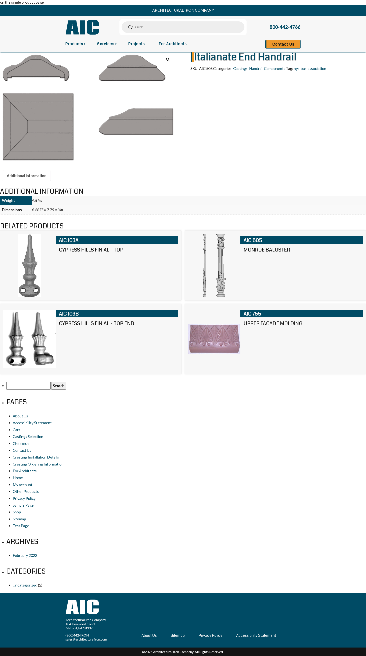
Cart (16, 429)
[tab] (26, 175)
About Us (20, 416)
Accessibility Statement (32, 422)
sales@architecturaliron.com (86, 639)
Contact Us (283, 44)
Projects (136, 44)
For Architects (173, 44)
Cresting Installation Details (36, 457)
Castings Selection (28, 436)
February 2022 (25, 555)
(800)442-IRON (77, 635)
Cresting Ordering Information (38, 464)
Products (74, 44)
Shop (17, 512)
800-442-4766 (285, 27)
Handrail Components (267, 68)
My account (22, 484)
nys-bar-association (310, 68)
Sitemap (19, 519)
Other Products (26, 491)
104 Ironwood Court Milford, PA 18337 (80, 626)
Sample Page (23, 505)
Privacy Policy (24, 498)
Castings (240, 68)
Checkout (21, 443)
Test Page (21, 525)
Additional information (26, 175)
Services (105, 44)
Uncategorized (25, 585)
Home (18, 477)
